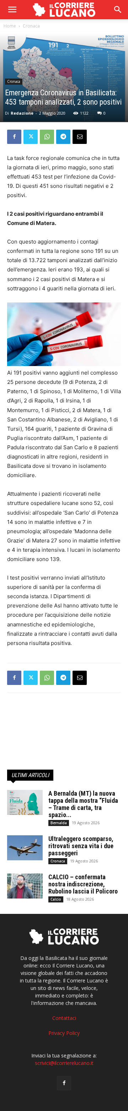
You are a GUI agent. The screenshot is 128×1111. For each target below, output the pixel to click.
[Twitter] (30, 137)
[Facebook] (14, 137)
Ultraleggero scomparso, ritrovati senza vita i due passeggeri (80, 846)
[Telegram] (63, 137)
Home (10, 26)
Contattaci (64, 1018)
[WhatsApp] (47, 137)
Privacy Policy (64, 1033)
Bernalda (58, 822)
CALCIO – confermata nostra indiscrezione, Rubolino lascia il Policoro (83, 884)
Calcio (55, 899)
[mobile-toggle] (12, 9)
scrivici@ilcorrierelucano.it (64, 1063)
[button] (118, 9)
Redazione (22, 113)
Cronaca (31, 26)
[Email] (80, 137)
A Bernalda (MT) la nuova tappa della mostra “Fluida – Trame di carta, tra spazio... (83, 804)
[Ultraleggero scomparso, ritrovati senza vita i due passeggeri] (25, 847)
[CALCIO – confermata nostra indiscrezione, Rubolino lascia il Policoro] (25, 886)
